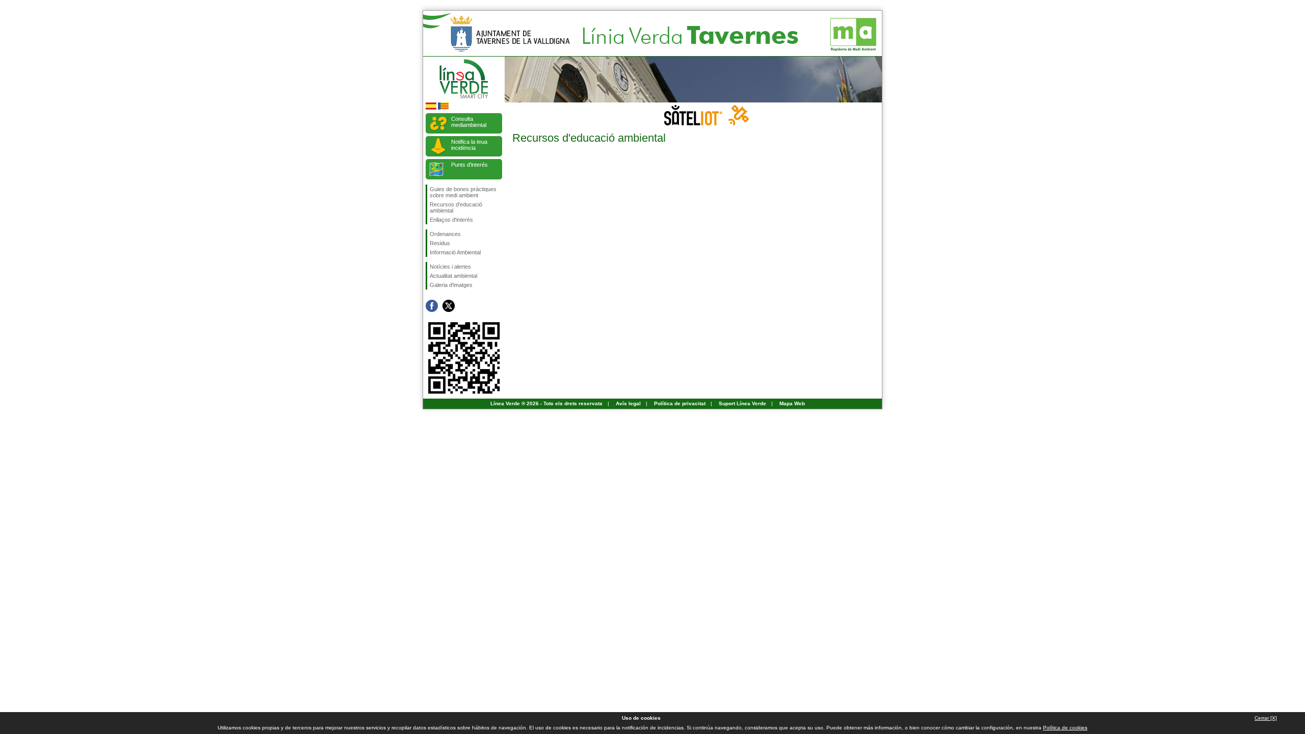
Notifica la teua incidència (469, 145)
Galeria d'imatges (451, 285)
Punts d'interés (469, 165)
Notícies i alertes (450, 267)
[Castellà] (431, 108)
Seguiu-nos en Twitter (448, 306)
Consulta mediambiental (468, 122)
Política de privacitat (680, 403)
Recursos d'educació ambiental (456, 207)
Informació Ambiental (455, 252)
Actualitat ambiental (453, 276)
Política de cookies (1065, 727)
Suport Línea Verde (742, 403)
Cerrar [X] (1266, 718)
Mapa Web (792, 403)
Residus (440, 243)
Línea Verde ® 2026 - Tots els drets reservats (546, 403)
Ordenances (445, 234)
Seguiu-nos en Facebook (432, 306)
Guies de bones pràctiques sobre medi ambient (463, 192)
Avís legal (628, 403)
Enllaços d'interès (451, 220)
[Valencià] (443, 108)
